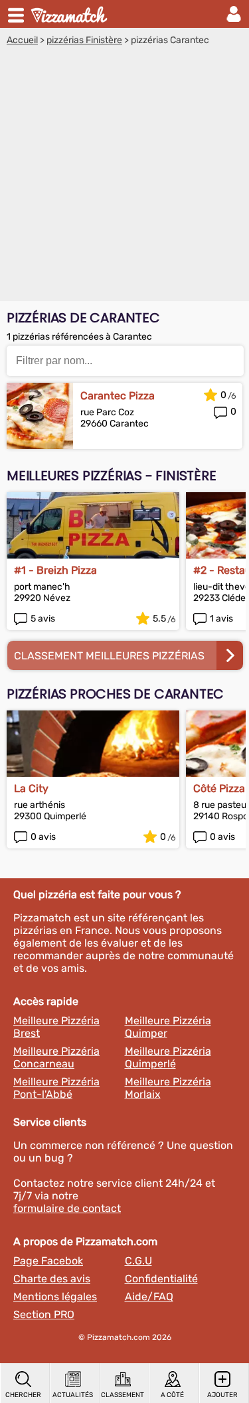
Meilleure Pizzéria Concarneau (56, 1057)
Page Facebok (48, 1260)
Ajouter (222, 1395)
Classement (122, 1395)
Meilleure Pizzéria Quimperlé (168, 1057)
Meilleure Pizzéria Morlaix (168, 1088)
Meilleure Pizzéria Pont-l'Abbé (56, 1088)
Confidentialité (161, 1278)
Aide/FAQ (149, 1296)
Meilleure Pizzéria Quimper (168, 1026)
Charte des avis (51, 1278)
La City (31, 788)
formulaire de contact (67, 1208)
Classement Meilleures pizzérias (109, 655)
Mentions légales (55, 1296)
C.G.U (138, 1260)
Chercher (23, 1395)
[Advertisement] (124, 176)
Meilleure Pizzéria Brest (56, 1026)
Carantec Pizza (117, 395)
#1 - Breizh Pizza (55, 570)
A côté (172, 1395)
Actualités (72, 1395)
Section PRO (43, 1314)
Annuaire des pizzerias (70, 14)
